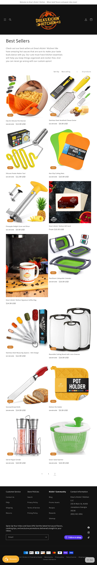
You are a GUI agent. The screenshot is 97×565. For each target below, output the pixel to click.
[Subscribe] (45, 537)
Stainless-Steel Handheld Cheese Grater (62, 120)
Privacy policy (59, 557)
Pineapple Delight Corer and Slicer (18, 226)
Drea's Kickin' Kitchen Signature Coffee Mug (21, 300)
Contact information (49, 559)
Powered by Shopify (36, 557)
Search (30, 497)
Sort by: (56, 72)
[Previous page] (42, 473)
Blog (50, 497)
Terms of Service (33, 508)
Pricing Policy (32, 513)
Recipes (52, 508)
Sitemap (52, 518)
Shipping (9, 508)
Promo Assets (54, 502)
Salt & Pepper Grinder (13, 460)
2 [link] (54, 473)
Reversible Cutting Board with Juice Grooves (64, 354)
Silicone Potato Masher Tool (15, 173)
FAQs (8, 502)
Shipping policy (83, 557)
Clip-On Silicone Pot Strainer (16, 121)
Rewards (52, 513)
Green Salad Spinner (56, 460)
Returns (9, 513)
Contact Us (10, 497)
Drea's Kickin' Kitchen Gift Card (60, 226)
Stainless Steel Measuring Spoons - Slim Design (22, 353)
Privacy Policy (32, 502)
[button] (5, 19)
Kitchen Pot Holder (55, 407)
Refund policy (48, 557)
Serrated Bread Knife (13, 407)
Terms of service (71, 557)
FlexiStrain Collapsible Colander (60, 278)
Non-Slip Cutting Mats (56, 173)
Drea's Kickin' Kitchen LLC (21, 557)
